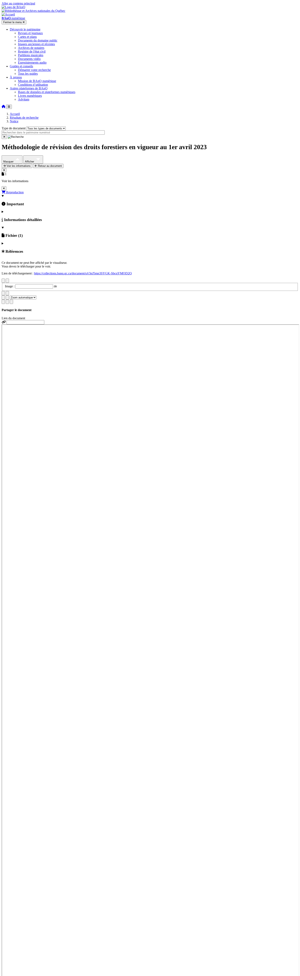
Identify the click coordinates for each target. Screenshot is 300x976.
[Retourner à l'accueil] (4, 106)
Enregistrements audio (32, 62)
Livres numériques (30, 95)
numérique (13, 18)
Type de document (14, 128)
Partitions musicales (30, 55)
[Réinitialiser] (4, 137)
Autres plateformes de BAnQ (29, 88)
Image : (10, 286)
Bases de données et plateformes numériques (46, 92)
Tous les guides (28, 73)
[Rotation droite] (7, 293)
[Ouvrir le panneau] (4, 170)
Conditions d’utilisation (33, 84)
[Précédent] (3, 281)
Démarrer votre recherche (34, 70)
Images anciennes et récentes (36, 44)
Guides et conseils (21, 66)
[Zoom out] (7, 297)
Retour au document (49, 165)
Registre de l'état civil (32, 51)
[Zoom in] (3, 297)
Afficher (30, 161)
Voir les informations (18, 165)
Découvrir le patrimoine (25, 29)
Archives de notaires (31, 48)
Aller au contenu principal (18, 3)
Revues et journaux (30, 33)
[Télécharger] (3, 302)
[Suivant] (7, 281)
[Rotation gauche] (3, 293)
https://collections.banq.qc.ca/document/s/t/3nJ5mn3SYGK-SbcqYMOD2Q (83, 273)
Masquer (8, 161)
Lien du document (13, 318)
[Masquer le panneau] (4, 188)
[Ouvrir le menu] (9, 107)
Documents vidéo (29, 59)
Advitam (23, 99)
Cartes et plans (27, 36)
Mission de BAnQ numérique (37, 81)
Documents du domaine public (37, 40)
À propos (16, 77)
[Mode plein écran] (11, 302)
